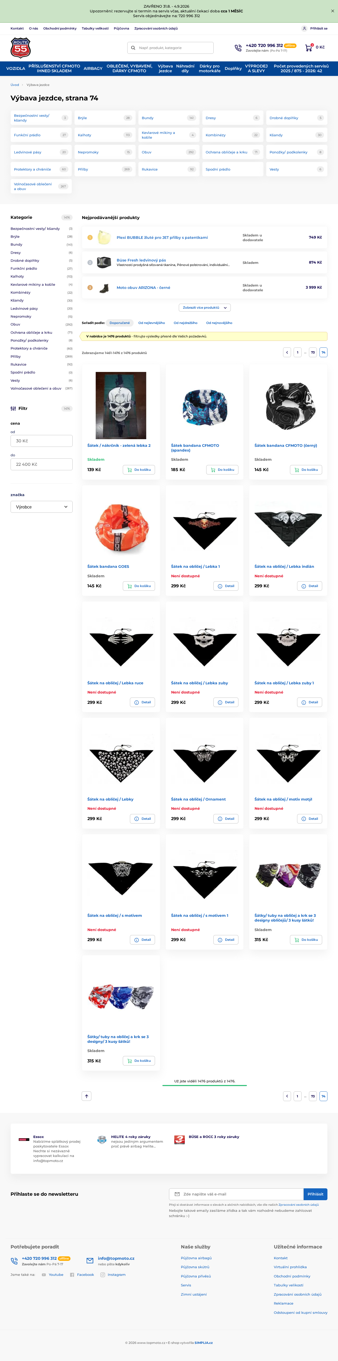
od (13, 432)
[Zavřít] (332, 11)
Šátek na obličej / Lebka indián (284, 566)
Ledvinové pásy (42, 308)
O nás (33, 28)
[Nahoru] (86, 1096)
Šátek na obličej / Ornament (198, 799)
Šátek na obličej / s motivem (114, 915)
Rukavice (42, 364)
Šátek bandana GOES (108, 566)
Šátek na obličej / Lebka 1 (195, 566)
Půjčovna (121, 28)
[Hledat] (133, 48)
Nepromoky (42, 316)
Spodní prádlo (42, 372)
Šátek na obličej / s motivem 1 (199, 915)
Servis (186, 1285)
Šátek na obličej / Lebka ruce (115, 683)
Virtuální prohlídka (290, 1267)
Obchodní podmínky (60, 28)
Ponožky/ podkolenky (42, 340)
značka (18, 494)
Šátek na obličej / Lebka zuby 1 (284, 683)
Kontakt (17, 28)
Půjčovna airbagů (196, 1258)
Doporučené (120, 323)
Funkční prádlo (42, 268)
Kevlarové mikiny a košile (42, 284)
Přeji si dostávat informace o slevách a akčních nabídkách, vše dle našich (244, 1205)
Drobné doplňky (42, 260)
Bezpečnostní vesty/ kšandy (42, 228)
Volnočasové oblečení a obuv (42, 388)
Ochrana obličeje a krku (42, 332)
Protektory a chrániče (42, 348)
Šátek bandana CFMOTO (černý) (286, 445)
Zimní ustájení (194, 1294)
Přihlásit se (318, 28)
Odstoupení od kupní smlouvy (300, 1312)
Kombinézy (42, 292)
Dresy (42, 252)
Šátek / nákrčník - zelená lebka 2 (119, 445)
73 (313, 352)
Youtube (56, 1274)
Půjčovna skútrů (195, 1267)
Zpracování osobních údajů (156, 28)
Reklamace (283, 1303)
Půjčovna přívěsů (196, 1276)
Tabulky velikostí (95, 28)
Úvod (15, 85)
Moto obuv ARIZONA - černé (143, 287)
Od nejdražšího (186, 323)
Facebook (85, 1274)
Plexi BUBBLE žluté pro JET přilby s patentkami (162, 237)
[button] (205, 307)
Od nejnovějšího (219, 323)
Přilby (42, 356)
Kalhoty (42, 276)
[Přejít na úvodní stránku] (21, 48)
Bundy (42, 244)
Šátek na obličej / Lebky (110, 799)
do (13, 455)
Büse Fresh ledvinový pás (141, 260)
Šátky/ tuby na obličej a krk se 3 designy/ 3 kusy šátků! (118, 1039)
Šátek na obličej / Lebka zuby (199, 683)
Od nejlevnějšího (151, 323)
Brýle (42, 236)
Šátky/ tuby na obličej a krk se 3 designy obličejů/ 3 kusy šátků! (285, 918)
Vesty (42, 380)
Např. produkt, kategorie (160, 48)
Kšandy (42, 300)
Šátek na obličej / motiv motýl (283, 799)
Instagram (117, 1274)
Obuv (42, 324)
